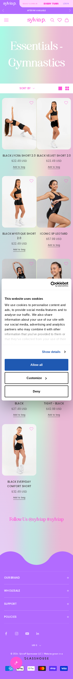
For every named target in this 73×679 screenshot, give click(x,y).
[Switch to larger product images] (60, 88)
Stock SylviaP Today (36, 10)
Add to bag (19, 167)
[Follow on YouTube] (27, 634)
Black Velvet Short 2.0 (54, 156)
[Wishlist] (60, 20)
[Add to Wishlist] (31, 103)
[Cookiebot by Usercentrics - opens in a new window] (51, 284)
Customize (34, 378)
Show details (51, 351)
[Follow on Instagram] (17, 634)
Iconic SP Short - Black (19, 401)
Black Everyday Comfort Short (19, 484)
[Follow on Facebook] (6, 634)
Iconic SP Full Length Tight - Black (54, 401)
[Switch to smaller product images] (67, 88)
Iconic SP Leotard (54, 234)
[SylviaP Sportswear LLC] (36, 20)
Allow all (36, 364)
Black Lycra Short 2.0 (19, 156)
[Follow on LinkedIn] (38, 634)
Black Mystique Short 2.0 (19, 236)
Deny (36, 391)
